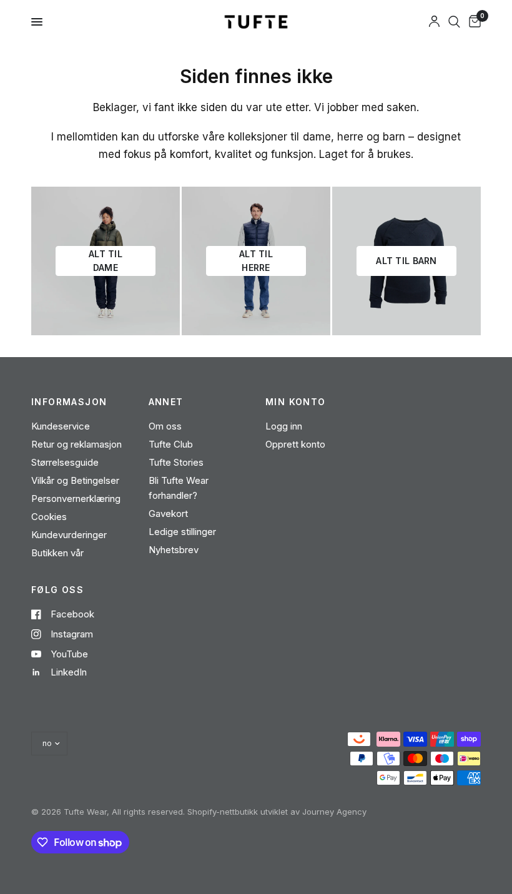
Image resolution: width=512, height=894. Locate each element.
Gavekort (168, 513)
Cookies (49, 517)
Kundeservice (60, 426)
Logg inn (283, 426)
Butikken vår (57, 553)
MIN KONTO (295, 402)
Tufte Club (171, 444)
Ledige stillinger (182, 532)
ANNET (166, 402)
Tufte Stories (176, 462)
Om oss (165, 426)
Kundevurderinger (69, 535)
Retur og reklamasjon (76, 444)
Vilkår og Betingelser (75, 480)
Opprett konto (295, 444)
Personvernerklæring (76, 498)
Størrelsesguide (65, 462)
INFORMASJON (69, 402)
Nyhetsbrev (174, 550)
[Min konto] (434, 22)
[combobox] (454, 22)
